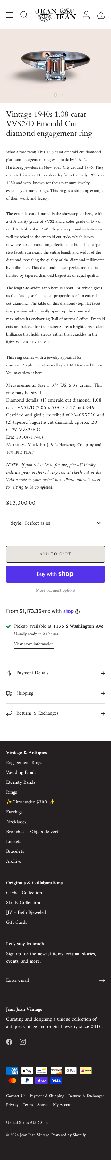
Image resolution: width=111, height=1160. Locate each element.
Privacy (12, 1105)
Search (43, 1105)
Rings (11, 792)
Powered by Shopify (68, 1135)
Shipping (24, 693)
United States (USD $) (24, 1123)
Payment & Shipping (47, 1096)
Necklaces (16, 822)
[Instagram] (23, 1041)
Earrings (14, 812)
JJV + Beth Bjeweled (26, 912)
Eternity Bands (20, 782)
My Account (63, 1105)
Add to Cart (56, 554)
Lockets (13, 841)
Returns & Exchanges (37, 713)
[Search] (24, 16)
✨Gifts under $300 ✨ (30, 802)
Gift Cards (16, 922)
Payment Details (31, 673)
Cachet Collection (24, 893)
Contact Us (15, 1096)
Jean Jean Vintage (34, 1135)
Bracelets (15, 851)
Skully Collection (23, 902)
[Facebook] (9, 1041)
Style (16, 523)
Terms (28, 1105)
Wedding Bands (21, 772)
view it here (32, 373)
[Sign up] (102, 981)
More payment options (55, 590)
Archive (13, 861)
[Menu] (10, 15)
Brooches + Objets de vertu (33, 832)
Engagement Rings (24, 762)
